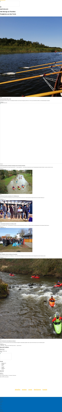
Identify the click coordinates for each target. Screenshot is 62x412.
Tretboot (1, 409)
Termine (24, 389)
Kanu (0, 399)
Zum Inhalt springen (2, 0)
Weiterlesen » (2, 168)
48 (18, 345)
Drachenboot (1, 397)
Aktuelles (17, 389)
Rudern (1, 402)
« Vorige (1, 345)
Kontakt (45, 389)
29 (13, 345)
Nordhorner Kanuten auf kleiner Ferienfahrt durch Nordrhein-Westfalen (12, 165)
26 (6, 345)
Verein (1, 361)
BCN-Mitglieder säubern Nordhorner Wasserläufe (8, 254)
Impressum (10, 375)
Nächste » (20, 345)
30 (15, 345)
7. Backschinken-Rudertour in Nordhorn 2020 (8, 223)
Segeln (1, 404)
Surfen (1, 407)
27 (8, 345)
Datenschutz (14, 375)
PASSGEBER (6, 376)
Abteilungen (37, 389)
